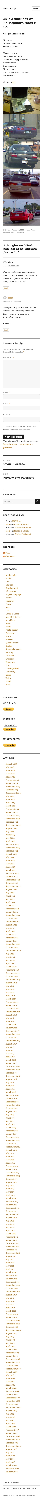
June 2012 (10, 1224)
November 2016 (13, 1069)
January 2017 (11, 1063)
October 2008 (12, 1365)
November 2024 (13, 819)
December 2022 (13, 880)
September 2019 (13, 979)
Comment (8, 358)
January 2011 (11, 1279)
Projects (9, 639)
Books (8, 578)
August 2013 (11, 1182)
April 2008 (10, 1385)
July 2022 (10, 892)
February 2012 (12, 1237)
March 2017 (11, 1060)
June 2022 (10, 896)
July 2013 (10, 1185)
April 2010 (10, 1308)
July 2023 (10, 857)
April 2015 (10, 1124)
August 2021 (11, 925)
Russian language (17, 232)
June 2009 (10, 1340)
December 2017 (12, 1031)
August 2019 (11, 983)
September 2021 (13, 921)
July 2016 (10, 1082)
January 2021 (11, 941)
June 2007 (10, 1417)
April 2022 (10, 902)
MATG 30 (16, 521)
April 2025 (10, 802)
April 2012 (10, 1230)
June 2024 (10, 835)
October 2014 (12, 1143)
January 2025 (12, 812)
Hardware (10, 601)
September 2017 (13, 1040)
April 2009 (10, 1346)
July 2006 (10, 1452)
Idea (8, 607)
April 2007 (10, 1423)
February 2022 (12, 909)
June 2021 (10, 928)
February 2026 (12, 780)
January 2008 (12, 1394)
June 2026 (10, 770)
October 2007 (12, 1404)
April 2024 (10, 841)
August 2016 (11, 1079)
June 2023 (10, 860)
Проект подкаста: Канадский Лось (19, 1488)
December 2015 (12, 1102)
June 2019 (10, 989)
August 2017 (11, 1044)
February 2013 (12, 1201)
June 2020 (10, 957)
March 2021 (11, 934)
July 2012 (10, 1221)
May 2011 (10, 1266)
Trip (7, 665)
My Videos (10, 620)
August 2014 (11, 1150)
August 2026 (11, 764)
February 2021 (12, 938)
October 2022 (12, 883)
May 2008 (10, 1382)
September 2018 (13, 1012)
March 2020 (11, 966)
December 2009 (13, 1320)
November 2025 (13, 786)
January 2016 (11, 1098)
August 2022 (11, 889)
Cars (8, 581)
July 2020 (10, 954)
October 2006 (12, 1443)
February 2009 (12, 1353)
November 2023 (13, 847)
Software (10, 655)
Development (12, 588)
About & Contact (11, 1483)
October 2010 (12, 1288)
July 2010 (10, 1298)
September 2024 (13, 825)
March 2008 (11, 1388)
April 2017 (10, 1057)
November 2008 (13, 1362)
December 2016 (13, 1066)
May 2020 (10, 960)
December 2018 (12, 1008)
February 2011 (12, 1275)
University (10, 672)
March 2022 (11, 905)
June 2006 (10, 1456)
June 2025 (10, 799)
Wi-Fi (8, 681)
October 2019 (12, 976)
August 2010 (11, 1295)
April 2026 (10, 777)
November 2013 (13, 1176)
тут (13, 82)
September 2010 (13, 1291)
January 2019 (11, 1005)
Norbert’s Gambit (21, 524)
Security (9, 652)
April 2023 (10, 867)
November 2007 (13, 1401)
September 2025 (13, 793)
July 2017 (10, 1047)
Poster (8, 636)
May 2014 (10, 1160)
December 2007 (13, 1398)
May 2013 (10, 1192)
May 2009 (10, 1343)
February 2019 (12, 1002)
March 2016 (11, 1092)
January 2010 (11, 1317)
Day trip (9, 585)
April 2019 (10, 995)
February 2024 (12, 844)
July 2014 (10, 1153)
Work (8, 684)
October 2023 (12, 851)
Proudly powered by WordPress (23, 1496)
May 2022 (10, 899)
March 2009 (11, 1349)
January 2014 (11, 1169)
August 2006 (11, 1449)
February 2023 (12, 873)
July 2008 (10, 1375)
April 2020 (10, 963)
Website (7, 415)
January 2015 (11, 1134)
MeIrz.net (9, 8)
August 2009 (11, 1333)
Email (6, 404)
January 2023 (12, 876)
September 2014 (13, 1147)
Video (8, 678)
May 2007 (10, 1420)
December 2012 (12, 1208)
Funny (8, 598)
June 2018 (10, 1021)
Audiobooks (11, 575)
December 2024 (13, 815)
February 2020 (12, 970)
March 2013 (11, 1198)
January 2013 (11, 1205)
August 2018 (11, 1015)
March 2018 (11, 1024)
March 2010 (11, 1311)
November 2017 (13, 1034)
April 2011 (10, 1269)
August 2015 (11, 1111)
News (28, 230)
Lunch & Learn (12, 614)
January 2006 (12, 1472)
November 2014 (13, 1140)
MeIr (8, 230)
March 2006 (11, 1465)
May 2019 (10, 992)
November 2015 (13, 1105)
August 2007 (11, 1410)
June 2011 (10, 1262)
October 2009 (12, 1327)
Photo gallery (12, 630)
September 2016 (13, 1076)
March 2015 (11, 1127)
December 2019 (13, 973)
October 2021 (12, 918)
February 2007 (12, 1430)
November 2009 (13, 1324)
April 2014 (10, 1163)
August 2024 (11, 828)
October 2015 (12, 1108)
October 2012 (12, 1211)
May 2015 (10, 1121)
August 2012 (11, 1217)
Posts (7, 553)
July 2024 (10, 831)
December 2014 (12, 1137)
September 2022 (13, 886)
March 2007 (11, 1427)
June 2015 (10, 1118)
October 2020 (12, 947)
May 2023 (10, 864)
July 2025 (10, 796)
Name (6, 392)
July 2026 (10, 767)
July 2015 (10, 1114)
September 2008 (13, 1369)
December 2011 (12, 1243)
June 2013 (10, 1188)
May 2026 (10, 773)
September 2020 (13, 950)
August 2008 (11, 1372)
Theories (10, 659)
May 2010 (10, 1304)
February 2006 (12, 1468)
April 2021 (10, 931)
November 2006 (13, 1439)
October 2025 (12, 790)
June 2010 (10, 1301)
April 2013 (10, 1195)
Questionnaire (12, 643)
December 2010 (12, 1282)
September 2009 (13, 1330)
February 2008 (12, 1391)
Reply (6, 288)
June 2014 (10, 1156)
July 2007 (10, 1414)
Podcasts (6, 232)
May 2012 (10, 1227)
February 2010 (12, 1314)
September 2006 (13, 1446)
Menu (35, 8)
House (8, 604)
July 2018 (10, 1018)
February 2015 (12, 1131)
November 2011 (12, 1246)
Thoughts (10, 662)
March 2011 (11, 1272)
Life (7, 610)
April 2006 (10, 1462)
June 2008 (10, 1378)
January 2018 (11, 1028)
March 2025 (11, 806)
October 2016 (12, 1073)
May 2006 (10, 1459)
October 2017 (11, 1037)
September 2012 (13, 1214)
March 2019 (11, 999)
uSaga (8, 675)
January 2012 (11, 1240)
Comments (10, 556)
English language (13, 594)
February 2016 (12, 1095)
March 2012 (11, 1234)
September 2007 (13, 1407)
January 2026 (12, 783)
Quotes (9, 646)
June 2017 (10, 1050)
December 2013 (12, 1172)
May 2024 (10, 838)
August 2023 (11, 854)
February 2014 (12, 1166)
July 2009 (10, 1336)
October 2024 (12, 822)
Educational (11, 591)
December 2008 (13, 1359)
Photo (33, 230)
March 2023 (11, 870)
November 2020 (13, 944)
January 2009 (12, 1356)
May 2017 (10, 1053)
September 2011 (13, 1253)
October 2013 (11, 1179)
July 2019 (10, 986)
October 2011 (11, 1250)
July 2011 (9, 1259)
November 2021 (13, 915)
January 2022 (12, 912)
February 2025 (12, 809)
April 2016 (10, 1089)
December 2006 (13, 1436)
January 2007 (12, 1433)
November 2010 (13, 1285)
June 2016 (10, 1086)
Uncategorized (12, 668)
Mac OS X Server (13, 617)
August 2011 (11, 1256)
